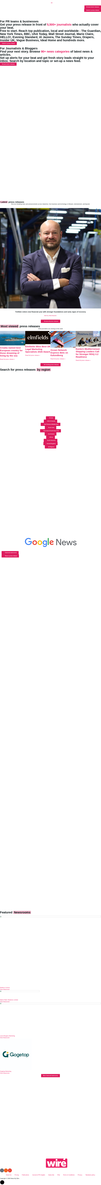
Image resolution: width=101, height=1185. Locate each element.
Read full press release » (7, 359)
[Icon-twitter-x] (2, 1170)
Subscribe (51, 1175)
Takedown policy (90, 1175)
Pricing (17, 1175)
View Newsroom (5, 989)
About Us (8, 1175)
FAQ (58, 1175)
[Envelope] (10, 1170)
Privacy (80, 1175)
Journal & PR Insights (38, 1175)
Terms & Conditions (69, 1175)
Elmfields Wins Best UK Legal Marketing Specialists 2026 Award (37, 349)
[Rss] (6, 1170)
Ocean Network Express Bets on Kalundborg (59, 353)
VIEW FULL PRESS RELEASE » (50, 315)
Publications (25, 1175)
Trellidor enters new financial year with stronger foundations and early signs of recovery (50, 312)
